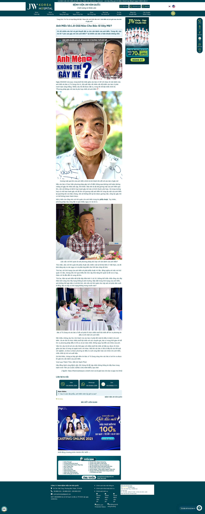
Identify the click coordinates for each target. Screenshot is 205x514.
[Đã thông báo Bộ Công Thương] (113, 505)
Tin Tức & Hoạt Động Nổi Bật (72, 19)
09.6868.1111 (57, 491)
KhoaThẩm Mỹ (36, 13)
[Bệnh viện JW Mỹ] (173, 6)
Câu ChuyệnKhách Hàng (146, 13)
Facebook (200, 34)
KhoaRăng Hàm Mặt (64, 13)
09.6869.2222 (67, 491)
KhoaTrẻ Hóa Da (50, 13)
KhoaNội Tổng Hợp (91, 13)
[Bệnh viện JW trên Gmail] (115, 497)
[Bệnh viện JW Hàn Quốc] (169, 6)
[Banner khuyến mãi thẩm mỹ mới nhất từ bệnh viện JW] (137, 40)
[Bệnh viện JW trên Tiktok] (107, 497)
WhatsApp (199, 46)
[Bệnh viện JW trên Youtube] (98, 497)
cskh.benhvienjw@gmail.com (62, 494)
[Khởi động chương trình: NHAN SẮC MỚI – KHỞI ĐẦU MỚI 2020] (89, 428)
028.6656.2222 (76, 491)
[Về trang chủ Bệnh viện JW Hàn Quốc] (40, 6)
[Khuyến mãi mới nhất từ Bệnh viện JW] (4, 509)
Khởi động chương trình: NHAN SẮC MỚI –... (74, 452)
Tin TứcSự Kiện (119, 13)
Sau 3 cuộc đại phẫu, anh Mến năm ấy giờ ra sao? (78, 394)
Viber (200, 52)
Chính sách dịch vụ (102, 491)
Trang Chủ (60, 19)
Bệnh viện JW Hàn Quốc (126, 485)
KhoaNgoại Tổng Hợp (78, 13)
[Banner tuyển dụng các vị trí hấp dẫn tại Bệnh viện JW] (89, 468)
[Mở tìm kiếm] (173, 13)
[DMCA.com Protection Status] (101, 505)
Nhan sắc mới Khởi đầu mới (91, 19)
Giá (200, 28)
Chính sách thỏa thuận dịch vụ (105, 488)
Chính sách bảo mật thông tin (105, 485)
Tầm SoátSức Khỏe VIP (105, 13)
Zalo (200, 40)
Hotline (199, 23)
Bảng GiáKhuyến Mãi (132, 13)
